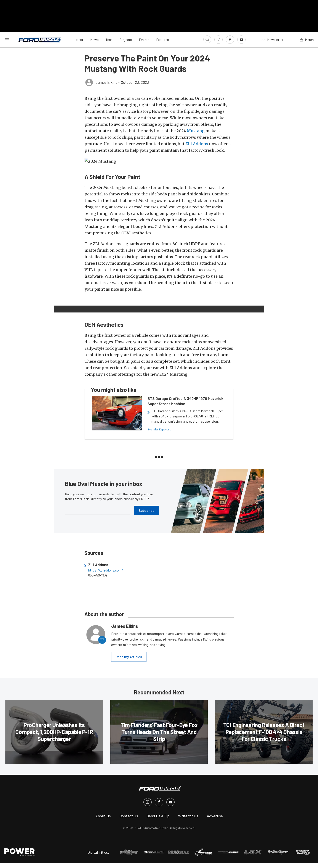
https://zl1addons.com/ (105, 570)
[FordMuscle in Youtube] (170, 802)
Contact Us (128, 815)
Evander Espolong (159, 429)
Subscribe (146, 510)
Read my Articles (129, 657)
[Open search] (207, 39)
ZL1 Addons (196, 143)
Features (162, 39)
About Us (103, 815)
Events (144, 39)
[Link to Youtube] (241, 39)
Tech (109, 39)
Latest (78, 39)
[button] (159, 161)
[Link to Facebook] (230, 39)
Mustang (196, 130)
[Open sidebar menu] (7, 39)
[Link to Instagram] (218, 39)
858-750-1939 (98, 575)
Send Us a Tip (158, 815)
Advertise (215, 815)
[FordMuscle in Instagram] (147, 802)
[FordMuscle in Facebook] (159, 802)
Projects (125, 39)
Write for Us (188, 815)
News (94, 39)
